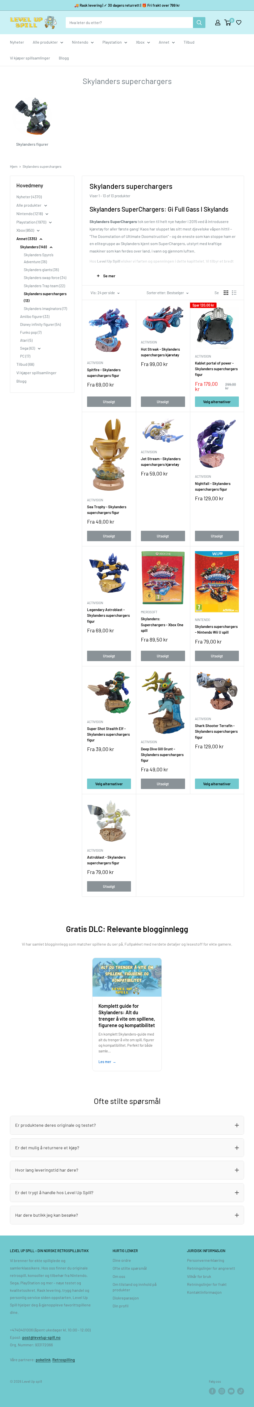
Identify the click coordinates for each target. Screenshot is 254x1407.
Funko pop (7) (30, 332)
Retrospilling (63, 1359)
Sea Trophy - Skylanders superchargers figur (106, 510)
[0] (228, 23)
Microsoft (149, 612)
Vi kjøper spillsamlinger (30, 58)
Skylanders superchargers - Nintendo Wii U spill (216, 629)
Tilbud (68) (25, 364)
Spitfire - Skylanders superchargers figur (104, 372)
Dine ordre (122, 1260)
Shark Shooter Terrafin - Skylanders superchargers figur (216, 731)
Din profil (120, 1305)
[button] (238, 22)
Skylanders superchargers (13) (45, 297)
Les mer (104, 1062)
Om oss (119, 1276)
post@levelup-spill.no (41, 1337)
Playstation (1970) (31, 222)
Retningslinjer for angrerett (211, 1268)
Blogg (64, 58)
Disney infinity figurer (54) (40, 324)
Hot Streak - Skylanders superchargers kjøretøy (160, 352)
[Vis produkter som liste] (234, 292)
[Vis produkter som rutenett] (226, 292)
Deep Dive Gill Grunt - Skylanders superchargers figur (162, 755)
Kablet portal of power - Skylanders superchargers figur (216, 369)
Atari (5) (26, 340)
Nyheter (17, 42)
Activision (95, 363)
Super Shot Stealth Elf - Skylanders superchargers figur (108, 734)
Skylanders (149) (34, 247)
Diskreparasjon (126, 1297)
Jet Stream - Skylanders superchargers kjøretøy (161, 461)
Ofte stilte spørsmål (130, 1268)
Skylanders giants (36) (41, 269)
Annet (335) (26, 238)
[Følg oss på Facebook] (212, 1390)
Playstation (112, 42)
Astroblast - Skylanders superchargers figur (106, 860)
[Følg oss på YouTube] (231, 1390)
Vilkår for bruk (199, 1276)
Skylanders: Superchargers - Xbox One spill (162, 625)
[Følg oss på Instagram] (221, 1390)
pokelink (43, 1359)
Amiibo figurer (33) (34, 316)
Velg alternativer (217, 401)
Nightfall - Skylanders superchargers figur (212, 486)
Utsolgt (109, 401)
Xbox (140, 42)
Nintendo (80, 42)
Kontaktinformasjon (204, 1292)
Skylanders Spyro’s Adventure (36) (38, 258)
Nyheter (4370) (29, 196)
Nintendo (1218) (29, 213)
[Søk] (199, 22)
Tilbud (189, 42)
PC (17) (25, 356)
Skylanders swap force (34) (45, 277)
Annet (164, 42)
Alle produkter (45, 42)
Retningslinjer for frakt (207, 1284)
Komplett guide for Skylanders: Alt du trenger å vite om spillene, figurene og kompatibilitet (126, 1015)
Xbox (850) (25, 230)
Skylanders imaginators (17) (45, 308)
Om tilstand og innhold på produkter (135, 1287)
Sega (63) (28, 348)
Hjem (14, 166)
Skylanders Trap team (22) (44, 285)
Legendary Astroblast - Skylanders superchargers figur (108, 615)
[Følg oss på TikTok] (240, 1390)
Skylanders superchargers (42, 166)
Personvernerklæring (205, 1260)
